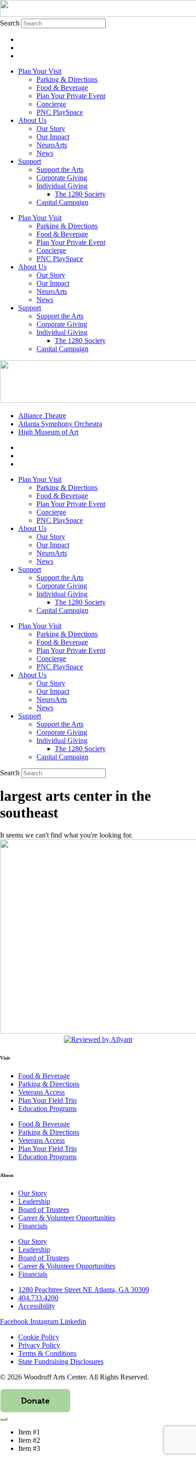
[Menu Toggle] (3, 1419)
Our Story (50, 128)
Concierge (51, 104)
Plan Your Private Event (70, 96)
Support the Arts (59, 169)
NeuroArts (51, 145)
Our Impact (52, 137)
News (44, 153)
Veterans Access (41, 1092)
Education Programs (47, 1108)
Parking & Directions (67, 79)
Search (10, 23)
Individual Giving (62, 186)
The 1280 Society (80, 194)
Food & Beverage (62, 87)
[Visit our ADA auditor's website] (98, 1039)
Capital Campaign (62, 202)
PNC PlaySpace (59, 112)
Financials (32, 1226)
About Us (32, 120)
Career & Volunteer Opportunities (66, 1218)
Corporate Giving (61, 178)
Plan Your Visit (40, 71)
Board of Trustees (43, 1209)
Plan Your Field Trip (47, 1100)
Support (29, 161)
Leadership (34, 1201)
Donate (35, 1400)
